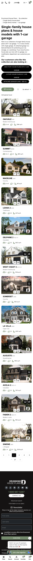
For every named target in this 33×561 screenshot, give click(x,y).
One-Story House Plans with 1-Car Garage (16, 68)
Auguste (7, 356)
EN (24, 3)
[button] (29, 109)
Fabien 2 (7, 415)
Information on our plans (16, 503)
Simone (6, 444)
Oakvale (7, 119)
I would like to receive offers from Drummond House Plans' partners (17, 533)
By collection (23, 18)
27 (15, 460)
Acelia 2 (7, 385)
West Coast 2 (10, 267)
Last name (5, 522)
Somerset (8, 296)
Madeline (7, 178)
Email (4, 528)
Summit (6, 149)
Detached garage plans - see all (15, 81)
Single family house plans (11, 20)
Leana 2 (7, 208)
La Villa (7, 326)
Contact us (16, 495)
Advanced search (16, 501)
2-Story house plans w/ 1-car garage (16, 75)
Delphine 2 (8, 237)
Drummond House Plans (9, 18)
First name (5, 516)
